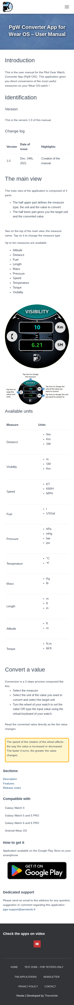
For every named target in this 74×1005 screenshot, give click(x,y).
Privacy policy (28, 986)
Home (14, 967)
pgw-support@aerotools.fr (19, 909)
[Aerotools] (9, 7)
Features (8, 783)
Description (10, 779)
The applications (26, 977)
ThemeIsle (51, 995)
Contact (50, 986)
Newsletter (51, 977)
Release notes (12, 787)
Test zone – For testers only (43, 967)
